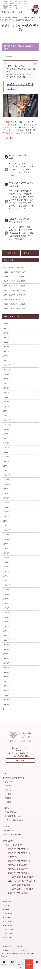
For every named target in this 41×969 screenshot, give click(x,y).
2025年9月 (5, 374)
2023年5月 (5, 498)
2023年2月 (5, 512)
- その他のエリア (11, 857)
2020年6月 (5, 658)
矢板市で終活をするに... (14, 299)
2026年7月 (5, 328)
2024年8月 (5, 434)
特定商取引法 (8, 938)
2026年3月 (5, 347)
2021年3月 (5, 617)
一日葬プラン (10, 794)
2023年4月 (5, 503)
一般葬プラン (10, 802)
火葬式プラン (10, 790)
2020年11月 (6, 636)
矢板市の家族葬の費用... (14, 309)
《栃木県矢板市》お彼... (14, 272)
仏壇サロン (25, 950)
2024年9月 (5, 429)
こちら (12, 175)
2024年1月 (5, 461)
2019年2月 (5, 700)
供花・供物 (7, 921)
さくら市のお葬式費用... (14, 276)
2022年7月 (5, 544)
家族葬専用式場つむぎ (13, 816)
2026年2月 (5, 351)
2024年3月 (5, 457)
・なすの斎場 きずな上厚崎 (16, 865)
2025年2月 (5, 406)
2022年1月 (5, 571)
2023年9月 (5, 480)
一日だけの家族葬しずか (14, 820)
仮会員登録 (7, 901)
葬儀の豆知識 (8, 830)
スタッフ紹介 (8, 929)
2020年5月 (5, 663)
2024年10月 (6, 425)
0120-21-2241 (23, 756)
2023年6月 (5, 493)
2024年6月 (5, 443)
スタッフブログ (8, 934)
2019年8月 (5, 691)
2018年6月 (5, 704)
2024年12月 (6, 415)
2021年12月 (6, 576)
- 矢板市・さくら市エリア (14, 845)
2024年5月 (5, 448)
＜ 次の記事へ (10, 253)
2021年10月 (6, 585)
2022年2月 (5, 567)
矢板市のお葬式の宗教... (14, 295)
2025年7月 (5, 383)
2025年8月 (5, 379)
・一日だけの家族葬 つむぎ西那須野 (19, 889)
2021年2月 (5, 622)
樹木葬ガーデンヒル (10, 950)
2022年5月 (5, 553)
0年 (3, 709)
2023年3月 (5, 507)
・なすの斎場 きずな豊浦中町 (17, 869)
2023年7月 (5, 489)
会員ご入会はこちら (10, 917)
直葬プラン (9, 786)
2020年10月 (6, 640)
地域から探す (8, 841)
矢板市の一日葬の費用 (14, 290)
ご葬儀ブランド (8, 808)
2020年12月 (6, 631)
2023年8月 (5, 484)
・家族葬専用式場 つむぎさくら (17, 853)
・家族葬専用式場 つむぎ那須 (17, 893)
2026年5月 (5, 338)
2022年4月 (5, 558)
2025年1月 (5, 411)
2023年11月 (6, 470)
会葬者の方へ (8, 925)
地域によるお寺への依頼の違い (21, 74)
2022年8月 (5, 539)
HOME (5, 774)
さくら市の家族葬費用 (14, 281)
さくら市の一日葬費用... (14, 286)
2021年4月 (5, 613)
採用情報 (19, 946)
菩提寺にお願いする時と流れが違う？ (21, 70)
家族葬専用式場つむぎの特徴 (13, 778)
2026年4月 (5, 342)
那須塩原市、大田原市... (14, 304)
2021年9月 (5, 590)
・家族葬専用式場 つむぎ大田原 (17, 861)
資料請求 (6, 905)
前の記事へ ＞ (30, 253)
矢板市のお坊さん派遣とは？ (17, 66)
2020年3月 (5, 672)
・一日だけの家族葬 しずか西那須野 (19, 877)
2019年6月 (5, 695)
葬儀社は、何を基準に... (14, 267)
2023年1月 (5, 516)
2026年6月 (5, 333)
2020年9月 (5, 645)
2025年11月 (6, 365)
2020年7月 (5, 654)
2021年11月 (6, 581)
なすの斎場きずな (11, 812)
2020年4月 (5, 668)
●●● (28, 239)
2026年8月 (5, 324)
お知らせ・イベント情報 (12, 834)
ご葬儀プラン (8, 782)
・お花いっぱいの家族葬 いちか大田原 (20, 881)
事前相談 (6, 909)
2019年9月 (5, 686)
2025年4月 (5, 397)
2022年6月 (5, 548)
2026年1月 (5, 356)
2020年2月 (5, 677)
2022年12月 (6, 521)
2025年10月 (6, 370)
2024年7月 (5, 438)
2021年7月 (5, 599)
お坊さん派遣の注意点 (18, 77)
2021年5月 (5, 608)
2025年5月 (5, 393)
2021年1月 (5, 626)
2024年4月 (5, 452)
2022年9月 (5, 535)
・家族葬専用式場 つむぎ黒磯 (17, 873)
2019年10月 (6, 681)
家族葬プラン (10, 798)
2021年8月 (5, 594)
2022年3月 (5, 562)
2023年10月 (6, 475)
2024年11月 (6, 420)
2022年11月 (6, 526)
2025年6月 (5, 388)
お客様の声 (7, 826)
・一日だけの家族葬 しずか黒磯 (17, 885)
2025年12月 (6, 360)
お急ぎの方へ (8, 913)
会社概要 (20, 760)
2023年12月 (6, 466)
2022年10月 (6, 530)
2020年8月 (5, 649)
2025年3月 (5, 402)
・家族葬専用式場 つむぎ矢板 (17, 849)
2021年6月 (5, 603)
